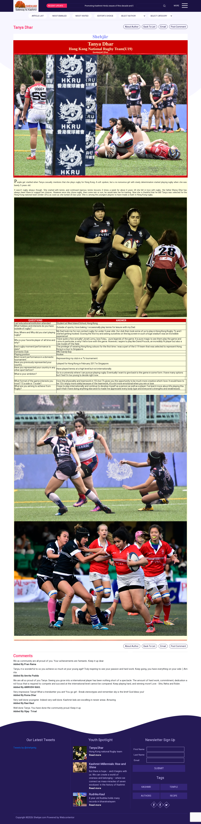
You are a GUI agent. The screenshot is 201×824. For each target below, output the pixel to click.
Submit (159, 768)
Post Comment (178, 26)
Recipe (173, 795)
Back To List (149, 26)
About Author (132, 26)
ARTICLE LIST (38, 16)
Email (163, 26)
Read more (95, 755)
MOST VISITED (82, 16)
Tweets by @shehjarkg (24, 747)
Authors (146, 795)
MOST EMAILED (59, 16)
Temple (174, 787)
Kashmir (146, 787)
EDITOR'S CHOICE (105, 16)
